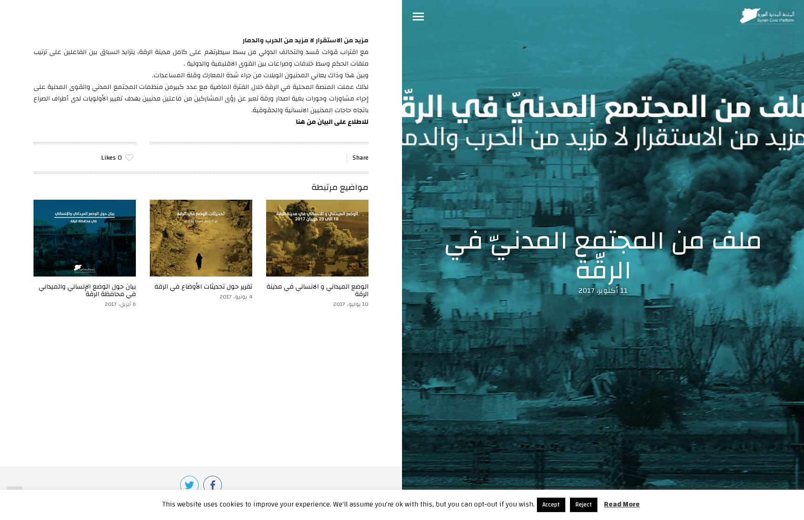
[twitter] (189, 485)
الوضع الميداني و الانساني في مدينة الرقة (317, 290)
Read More (622, 504)
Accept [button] (551, 504)
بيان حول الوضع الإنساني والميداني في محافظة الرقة (87, 290)
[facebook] (212, 485)
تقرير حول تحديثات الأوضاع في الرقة (203, 287)
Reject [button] (584, 504)
